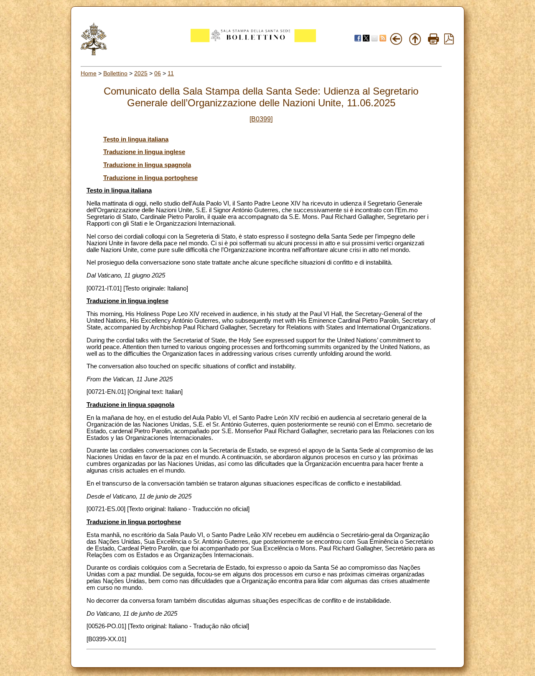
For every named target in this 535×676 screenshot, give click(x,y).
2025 (141, 73)
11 (171, 73)
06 (157, 73)
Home (89, 73)
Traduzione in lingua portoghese (150, 178)
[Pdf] (448, 42)
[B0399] (261, 119)
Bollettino (115, 73)
